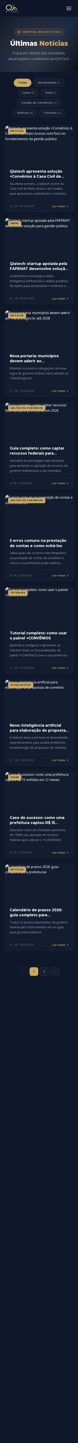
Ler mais (58, 206)
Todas (22, 82)
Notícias (25, 112)
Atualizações (49, 82)
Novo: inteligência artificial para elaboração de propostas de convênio (39, 730)
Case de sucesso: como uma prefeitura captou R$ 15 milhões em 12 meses (37, 822)
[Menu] (69, 8)
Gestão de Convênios (39, 102)
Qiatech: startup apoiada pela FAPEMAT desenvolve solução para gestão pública (39, 268)
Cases (28, 92)
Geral (50, 92)
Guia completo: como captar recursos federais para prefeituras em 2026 (37, 453)
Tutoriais (52, 112)
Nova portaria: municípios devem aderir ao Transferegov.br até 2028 (34, 361)
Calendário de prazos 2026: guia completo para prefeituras (36, 915)
